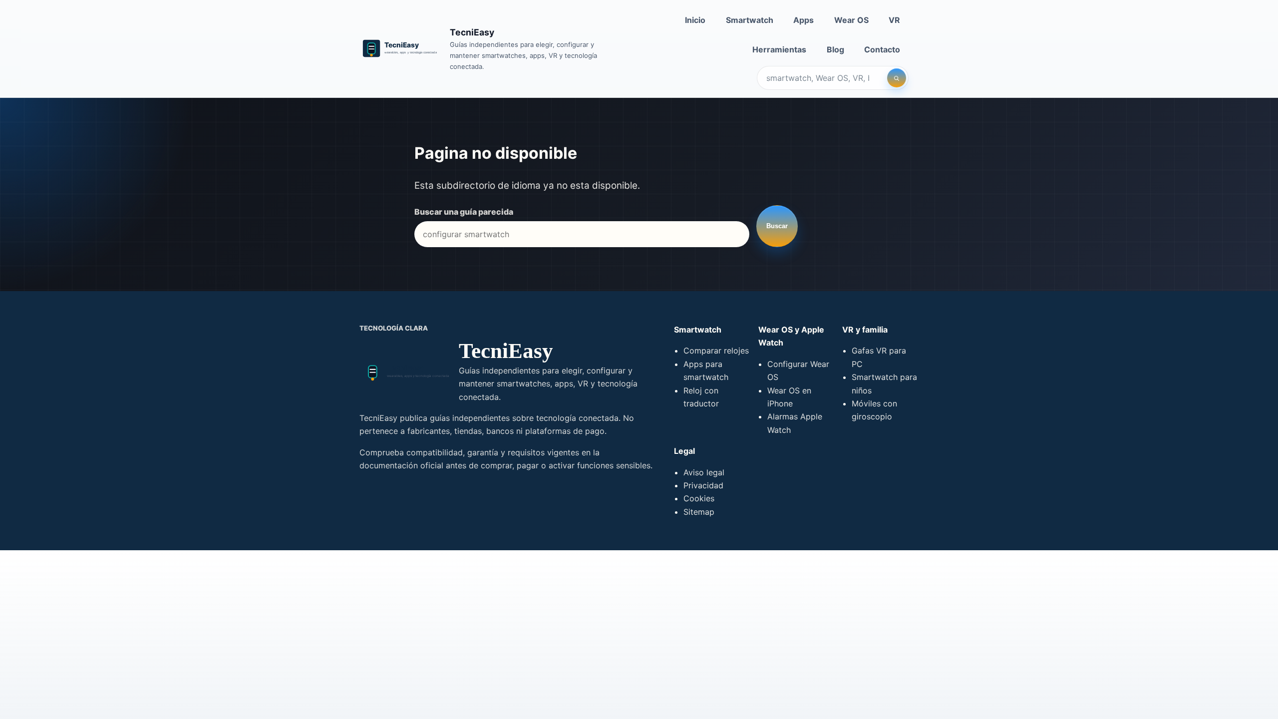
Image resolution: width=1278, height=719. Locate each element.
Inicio (695, 20)
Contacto (882, 49)
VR (894, 20)
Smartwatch (749, 20)
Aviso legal (703, 472)
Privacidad (703, 485)
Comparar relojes (716, 351)
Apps (803, 20)
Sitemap (698, 512)
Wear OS (851, 20)
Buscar (777, 226)
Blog (835, 49)
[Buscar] (896, 77)
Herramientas (779, 49)
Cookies (698, 498)
